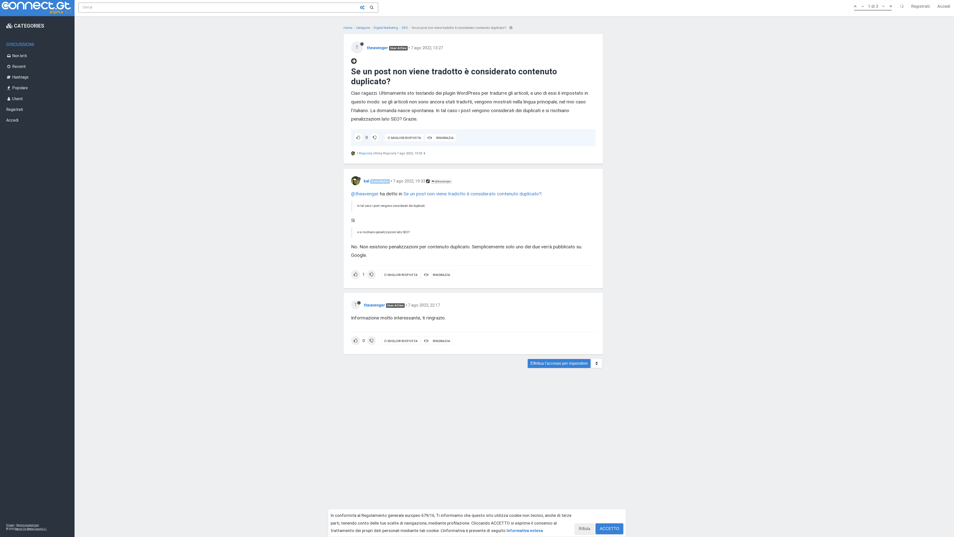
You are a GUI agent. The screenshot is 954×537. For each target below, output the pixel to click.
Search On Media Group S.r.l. (31, 529)
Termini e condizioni (27, 525)
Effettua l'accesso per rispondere (559, 363)
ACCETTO (609, 529)
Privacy (10, 525)
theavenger (377, 47)
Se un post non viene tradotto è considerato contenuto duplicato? (472, 194)
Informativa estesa (525, 530)
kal (366, 181)
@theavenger (442, 181)
